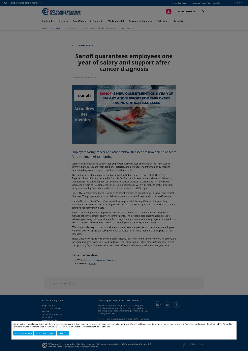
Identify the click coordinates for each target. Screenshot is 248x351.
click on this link (103, 326)
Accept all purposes (23, 333)
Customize (63, 333)
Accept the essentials (45, 333)
